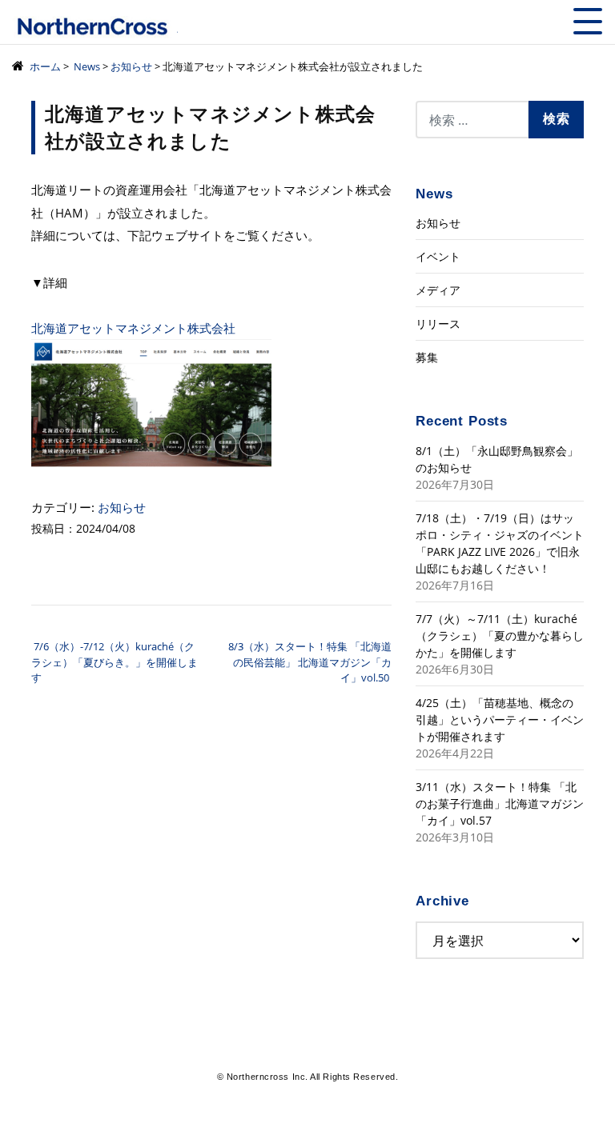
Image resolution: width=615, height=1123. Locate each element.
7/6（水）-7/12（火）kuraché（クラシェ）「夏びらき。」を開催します (114, 662)
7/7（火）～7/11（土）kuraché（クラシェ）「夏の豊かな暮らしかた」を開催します (500, 635)
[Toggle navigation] (588, 21)
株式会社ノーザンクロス (95, 27)
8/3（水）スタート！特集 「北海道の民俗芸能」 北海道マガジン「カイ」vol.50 (310, 662)
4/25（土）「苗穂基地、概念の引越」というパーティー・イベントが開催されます (500, 719)
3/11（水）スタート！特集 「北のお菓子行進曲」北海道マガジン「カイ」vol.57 (500, 803)
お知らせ (122, 507)
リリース (438, 323)
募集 (427, 357)
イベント (438, 256)
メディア (438, 290)
